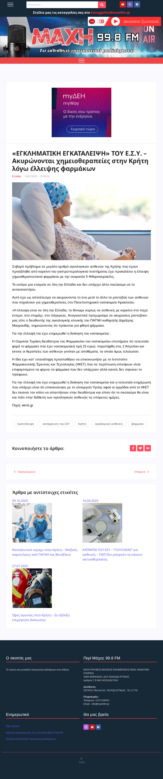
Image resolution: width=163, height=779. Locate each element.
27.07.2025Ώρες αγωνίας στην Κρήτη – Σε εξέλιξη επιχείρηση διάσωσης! (41, 593)
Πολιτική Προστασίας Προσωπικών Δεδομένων (31, 739)
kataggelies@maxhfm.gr (110, 12)
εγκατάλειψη (25, 424)
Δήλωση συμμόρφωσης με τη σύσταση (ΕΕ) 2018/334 (34, 732)
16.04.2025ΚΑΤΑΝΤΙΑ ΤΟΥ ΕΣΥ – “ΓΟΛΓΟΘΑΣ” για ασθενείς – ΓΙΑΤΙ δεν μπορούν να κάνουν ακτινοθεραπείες (112, 529)
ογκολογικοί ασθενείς (109, 424)
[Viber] (130, 4)
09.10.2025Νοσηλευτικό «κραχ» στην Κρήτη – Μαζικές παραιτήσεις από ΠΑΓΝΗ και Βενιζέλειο (45, 527)
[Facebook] (137, 4)
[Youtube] (123, 4)
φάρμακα (137, 424)
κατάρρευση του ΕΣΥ (56, 424)
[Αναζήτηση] (102, 4)
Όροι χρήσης (13, 726)
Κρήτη (82, 424)
